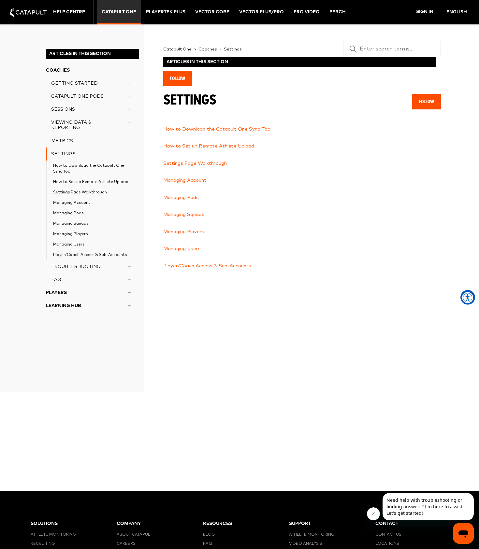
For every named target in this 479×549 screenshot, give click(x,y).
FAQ (207, 544)
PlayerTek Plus (165, 12)
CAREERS (126, 544)
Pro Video (307, 12)
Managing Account (71, 203)
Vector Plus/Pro (261, 12)
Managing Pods (68, 213)
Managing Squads (70, 224)
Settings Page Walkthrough (80, 192)
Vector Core (212, 12)
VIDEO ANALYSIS (305, 544)
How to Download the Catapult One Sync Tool (88, 169)
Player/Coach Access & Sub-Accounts (90, 255)
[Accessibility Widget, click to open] (467, 297)
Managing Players (70, 234)
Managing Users (68, 244)
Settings (233, 49)
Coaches (207, 49)
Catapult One (119, 12)
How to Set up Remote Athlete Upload (90, 182)
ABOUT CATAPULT (134, 535)
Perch (337, 12)
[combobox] (457, 12)
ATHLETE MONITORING (53, 535)
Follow (177, 78)
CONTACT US (388, 535)
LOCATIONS (387, 544)
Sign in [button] (424, 11)
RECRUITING (43, 544)
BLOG (209, 535)
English (456, 12)
